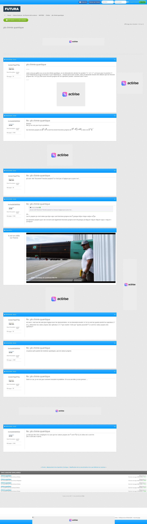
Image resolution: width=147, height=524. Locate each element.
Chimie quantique (6, 475)
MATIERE (41, 15)
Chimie (48, 15)
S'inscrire (83, 2)
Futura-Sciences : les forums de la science (25, 15)
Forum (9, 15)
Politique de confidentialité (125, 517)
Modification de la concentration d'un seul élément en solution (87, 467)
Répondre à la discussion (16, 20)
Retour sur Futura (94, 2)
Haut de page (136, 517)
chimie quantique (6, 486)
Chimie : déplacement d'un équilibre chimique (55, 467)
